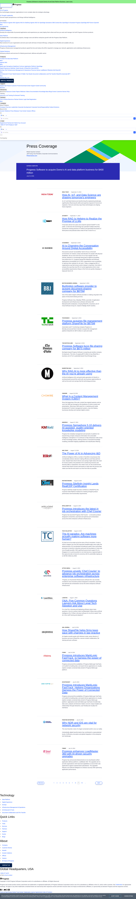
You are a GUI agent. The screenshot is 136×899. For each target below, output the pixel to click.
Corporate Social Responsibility (40, 107)
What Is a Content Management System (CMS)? (80, 397)
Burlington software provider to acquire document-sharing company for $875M (79, 289)
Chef (6, 70)
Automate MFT (35, 75)
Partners (2, 97)
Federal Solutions (5, 51)
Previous (40, 783)
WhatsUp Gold (51, 70)
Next (98, 783)
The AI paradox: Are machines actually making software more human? (79, 536)
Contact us (6, 865)
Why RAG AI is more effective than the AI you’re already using (81, 372)
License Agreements (36, 892)
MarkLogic (3, 66)
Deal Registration (18, 100)
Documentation (34, 91)
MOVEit (36, 68)
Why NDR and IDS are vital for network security (79, 724)
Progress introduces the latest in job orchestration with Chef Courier (81, 510)
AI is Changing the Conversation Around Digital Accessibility (80, 247)
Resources (3, 89)
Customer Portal (16, 85)
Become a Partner (13, 99)
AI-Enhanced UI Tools (6, 74)
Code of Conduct (47, 892)
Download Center (26, 85)
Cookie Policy (47, 896)
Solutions (3, 28)
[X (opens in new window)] (3, 890)
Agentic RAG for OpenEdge (37, 22)
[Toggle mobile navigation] (1, 135)
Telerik (17, 68)
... (85, 783)
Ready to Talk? (13, 125)
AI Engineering (4, 26)
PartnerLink (10, 123)
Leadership (14, 107)
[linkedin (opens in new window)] (9, 890)
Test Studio (29, 74)
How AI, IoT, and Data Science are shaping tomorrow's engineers (81, 196)
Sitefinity (12, 68)
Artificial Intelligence (6, 30)
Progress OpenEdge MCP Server (85, 22)
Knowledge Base (44, 91)
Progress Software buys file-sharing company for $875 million (82, 347)
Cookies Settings (128, 896)
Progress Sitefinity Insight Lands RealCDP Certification (80, 485)
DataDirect (16, 66)
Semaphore (9, 66)
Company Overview (5, 107)
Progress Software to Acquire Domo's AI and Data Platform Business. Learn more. (50, 1)
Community (42, 85)
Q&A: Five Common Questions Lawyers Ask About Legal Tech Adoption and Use (79, 603)
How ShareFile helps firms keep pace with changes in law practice (81, 631)
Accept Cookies (115, 896)
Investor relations (7, 853)
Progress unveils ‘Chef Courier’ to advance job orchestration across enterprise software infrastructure (81, 574)
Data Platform (4, 22)
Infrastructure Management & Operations (19, 70)
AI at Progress (4, 10)
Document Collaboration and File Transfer (14, 812)
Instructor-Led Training (6, 95)
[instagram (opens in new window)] (7, 890)
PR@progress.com (32, 155)
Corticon (21, 66)
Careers (29, 111)
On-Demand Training (19, 95)
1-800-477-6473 (4, 125)
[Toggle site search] (1, 127)
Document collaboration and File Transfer (44, 74)
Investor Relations (5, 111)
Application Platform (30, 66)
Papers (18, 91)
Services (2, 87)
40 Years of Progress (8, 861)
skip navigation (6, 5)
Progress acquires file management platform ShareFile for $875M (82, 322)
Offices (33, 111)
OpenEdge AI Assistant (68, 22)
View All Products (7, 80)
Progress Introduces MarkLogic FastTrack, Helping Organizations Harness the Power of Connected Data (81, 688)
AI (1, 8)
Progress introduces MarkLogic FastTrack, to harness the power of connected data (81, 658)
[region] (68, 896)
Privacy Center (12, 892)
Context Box (58, 22)
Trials (3, 823)
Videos (28, 91)
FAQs (68, 91)
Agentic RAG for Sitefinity (23, 22)
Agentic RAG (11, 22)
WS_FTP (7, 78)
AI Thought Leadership (6, 15)
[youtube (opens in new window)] (5, 890)
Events (54, 91)
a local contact (8, 875)
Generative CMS (50, 22)
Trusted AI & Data (5, 58)
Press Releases (14, 111)
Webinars (23, 91)
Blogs (50, 91)
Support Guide (35, 85)
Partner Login (22, 99)
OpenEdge (39, 66)
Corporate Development (24, 107)
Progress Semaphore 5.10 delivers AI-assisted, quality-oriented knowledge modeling (81, 428)
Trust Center (22, 111)
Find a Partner (4, 99)
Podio (32, 68)
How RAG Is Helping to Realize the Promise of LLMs (82, 220)
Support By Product (5, 85)
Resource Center (11, 91)
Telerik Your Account (20, 123)
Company (3, 103)
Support (2, 84)
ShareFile (27, 68)
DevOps (2, 70)
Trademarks (119, 884)
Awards (4, 850)
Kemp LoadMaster (42, 70)
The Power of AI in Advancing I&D (81, 453)
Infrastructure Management (8, 46)
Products (3, 56)
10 (82, 783)
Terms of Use (4, 892)
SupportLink (3, 123)
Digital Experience (5, 41)
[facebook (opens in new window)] (1, 890)
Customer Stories (61, 91)
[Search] (1, 113)
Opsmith (49, 23)
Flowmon (33, 70)
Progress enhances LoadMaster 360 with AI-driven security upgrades (80, 754)
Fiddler (24, 74)
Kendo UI (22, 68)
